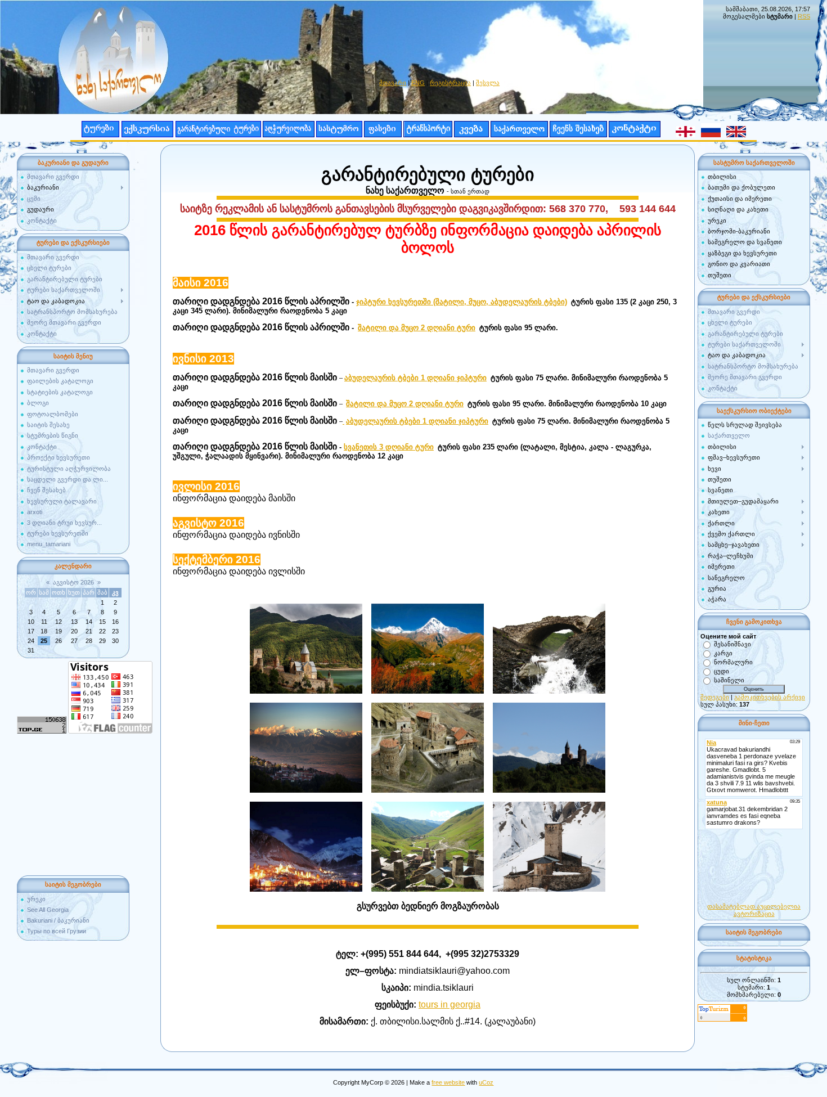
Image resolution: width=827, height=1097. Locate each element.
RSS (804, 16)
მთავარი (392, 82)
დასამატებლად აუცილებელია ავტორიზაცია (754, 910)
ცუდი (721, 670)
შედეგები (714, 697)
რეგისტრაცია (450, 82)
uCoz (486, 1082)
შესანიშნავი (732, 643)
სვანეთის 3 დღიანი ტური (389, 447)
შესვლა (488, 82)
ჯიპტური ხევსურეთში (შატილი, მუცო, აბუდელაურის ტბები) (461, 302)
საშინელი (729, 679)
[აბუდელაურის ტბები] (343, 421)
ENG (418, 82)
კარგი (723, 652)
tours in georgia (449, 1004)
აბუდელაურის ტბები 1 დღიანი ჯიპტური (415, 378)
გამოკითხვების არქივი (769, 697)
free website (448, 1082)
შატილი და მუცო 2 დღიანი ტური (416, 327)
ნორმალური (733, 661)
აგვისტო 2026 (73, 582)
